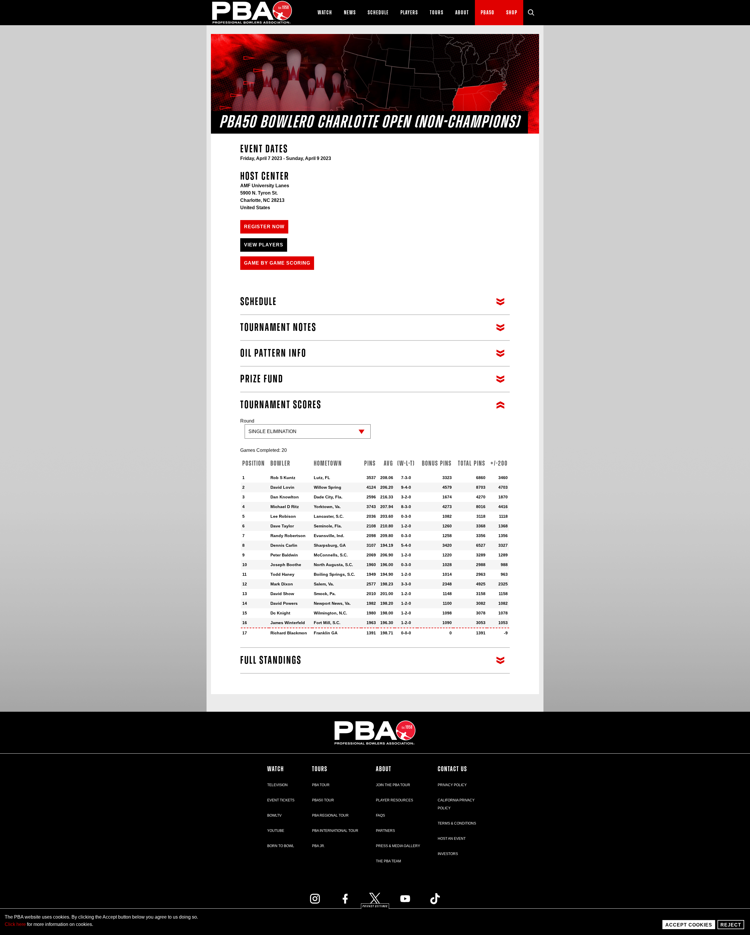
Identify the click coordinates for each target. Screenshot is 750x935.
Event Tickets (280, 800)
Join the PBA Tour (393, 785)
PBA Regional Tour (330, 815)
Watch (275, 769)
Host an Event (452, 839)
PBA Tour (321, 785)
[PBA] (252, 12)
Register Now (264, 226)
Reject (730, 924)
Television (277, 785)
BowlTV (274, 815)
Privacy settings (375, 906)
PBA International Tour (335, 831)
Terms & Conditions (457, 823)
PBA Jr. (318, 846)
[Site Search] (531, 13)
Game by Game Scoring (277, 262)
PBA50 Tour (323, 800)
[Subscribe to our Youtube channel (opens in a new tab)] (405, 899)
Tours (320, 769)
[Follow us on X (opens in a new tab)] (375, 899)
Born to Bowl (280, 846)
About (383, 769)
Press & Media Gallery (398, 846)
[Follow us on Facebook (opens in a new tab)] (345, 899)
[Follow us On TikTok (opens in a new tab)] (435, 899)
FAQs (380, 815)
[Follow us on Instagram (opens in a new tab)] (315, 899)
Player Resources (394, 800)
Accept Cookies (688, 924)
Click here (15, 924)
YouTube (275, 831)
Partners (385, 831)
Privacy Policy (452, 785)
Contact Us (452, 769)
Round (247, 420)
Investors (448, 854)
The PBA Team (388, 861)
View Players (263, 244)
